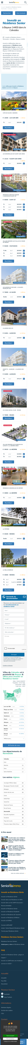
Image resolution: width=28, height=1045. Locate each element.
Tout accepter (10, 1035)
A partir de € (17, 582)
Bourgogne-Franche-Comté (13, 786)
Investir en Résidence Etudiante (10, 911)
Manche (13, 765)
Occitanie (13, 817)
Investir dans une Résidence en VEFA (11, 899)
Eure (5, 762)
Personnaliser (10, 1038)
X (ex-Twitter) (8, 997)
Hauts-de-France (13, 805)
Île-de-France (13, 808)
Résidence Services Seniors (9, 941)
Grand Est (13, 802)
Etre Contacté (21, 13)
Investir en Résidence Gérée (9, 896)
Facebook (7, 994)
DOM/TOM (13, 798)
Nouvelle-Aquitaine (13, 814)
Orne (13, 768)
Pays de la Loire (13, 821)
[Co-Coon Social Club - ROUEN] (14, 398)
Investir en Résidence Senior (9, 908)
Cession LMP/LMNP (6, 925)
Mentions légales (6, 1007)
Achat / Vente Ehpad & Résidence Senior (12, 928)
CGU (2, 1013)
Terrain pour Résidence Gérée (9, 931)
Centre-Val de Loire (13, 792)
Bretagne (13, 789)
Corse (5, 795)
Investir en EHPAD (6, 920)
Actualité (4, 973)
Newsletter (4, 984)
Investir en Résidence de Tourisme (11, 914)
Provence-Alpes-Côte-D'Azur (13, 824)
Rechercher (7, 13)
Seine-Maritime (13, 771)
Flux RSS (3, 981)
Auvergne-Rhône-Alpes (13, 783)
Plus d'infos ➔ (8, 127)
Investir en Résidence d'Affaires (10, 917)
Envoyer (14, 654)
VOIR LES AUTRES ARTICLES (18, 873)
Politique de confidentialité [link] (10, 1041)
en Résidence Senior (12, 944)
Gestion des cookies (7, 1010)
